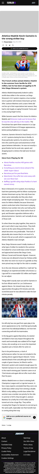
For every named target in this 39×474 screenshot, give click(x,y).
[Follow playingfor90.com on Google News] (34, 417)
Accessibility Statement (10, 455)
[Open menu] (3, 3)
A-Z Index (26, 455)
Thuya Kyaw (8, 42)
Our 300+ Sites (28, 441)
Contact (4, 441)
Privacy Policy (6, 448)
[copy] (13, 45)
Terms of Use (28, 448)
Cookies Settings (7, 458)
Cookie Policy (6, 451)
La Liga (9, 425)
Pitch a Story (28, 445)
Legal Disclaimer (29, 451)
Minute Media (10, 462)
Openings (26, 438)
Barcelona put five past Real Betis (16, 173)
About (3, 438)
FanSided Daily (6, 445)
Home (3, 425)
